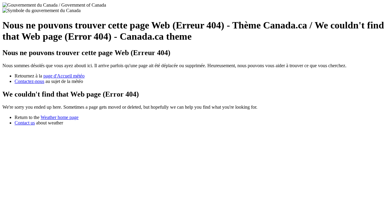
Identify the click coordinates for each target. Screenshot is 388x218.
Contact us (25, 122)
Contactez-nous (29, 81)
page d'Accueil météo (64, 75)
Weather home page (60, 117)
